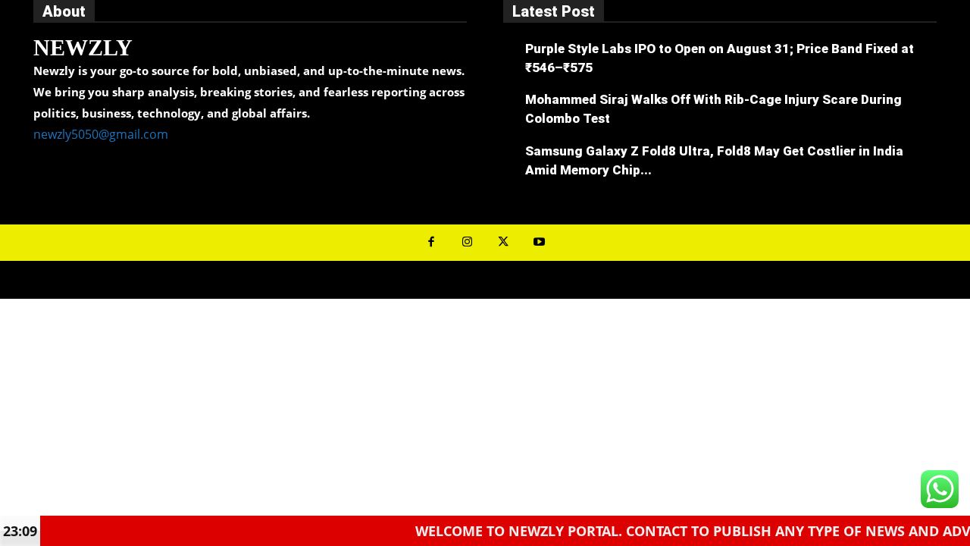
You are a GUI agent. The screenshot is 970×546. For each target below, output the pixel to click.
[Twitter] (503, 242)
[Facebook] (431, 242)
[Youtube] (539, 242)
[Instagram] (467, 242)
